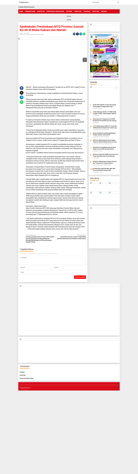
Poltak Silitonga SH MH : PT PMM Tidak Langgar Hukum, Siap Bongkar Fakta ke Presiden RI (104, 112)
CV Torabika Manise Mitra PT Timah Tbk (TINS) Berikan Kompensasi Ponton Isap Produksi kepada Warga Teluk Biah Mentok (105, 127)
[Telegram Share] (80, 34)
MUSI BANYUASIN (30, 34)
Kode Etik (22, 375)
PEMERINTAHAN (40, 34)
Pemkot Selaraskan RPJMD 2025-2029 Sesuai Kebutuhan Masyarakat (104, 169)
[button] (118, 2)
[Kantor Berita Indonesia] (26, 7)
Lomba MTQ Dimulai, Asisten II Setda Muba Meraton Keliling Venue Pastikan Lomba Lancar (71, 236)
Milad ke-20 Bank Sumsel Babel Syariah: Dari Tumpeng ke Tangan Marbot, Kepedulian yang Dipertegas (105, 162)
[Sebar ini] (74, 34)
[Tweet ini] (77, 34)
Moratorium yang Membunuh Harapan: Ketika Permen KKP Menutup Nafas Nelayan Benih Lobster (104, 148)
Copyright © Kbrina (25, 387)
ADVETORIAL (23, 34)
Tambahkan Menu (23, 2)
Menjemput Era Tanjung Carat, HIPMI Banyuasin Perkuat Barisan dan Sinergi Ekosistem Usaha (104, 119)
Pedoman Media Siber (26, 378)
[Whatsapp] (84, 34)
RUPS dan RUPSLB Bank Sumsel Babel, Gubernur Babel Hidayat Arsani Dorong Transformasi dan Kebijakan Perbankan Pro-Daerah (105, 141)
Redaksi (22, 372)
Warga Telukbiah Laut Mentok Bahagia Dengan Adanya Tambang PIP (104, 133)
